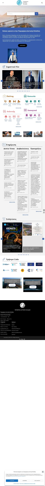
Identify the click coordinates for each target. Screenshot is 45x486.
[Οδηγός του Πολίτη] (19, 101)
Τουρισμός (31, 103)
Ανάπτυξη (11, 111)
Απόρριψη (25, 480)
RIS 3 (14, 118)
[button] (42, 471)
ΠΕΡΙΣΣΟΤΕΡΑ (12, 202)
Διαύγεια (13, 334)
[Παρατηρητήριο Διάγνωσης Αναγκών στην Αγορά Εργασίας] (18, 116)
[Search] (36, 13)
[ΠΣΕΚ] (35, 115)
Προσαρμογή (37, 480)
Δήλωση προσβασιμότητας (17, 332)
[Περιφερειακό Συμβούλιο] (27, 115)
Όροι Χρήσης (14, 326)
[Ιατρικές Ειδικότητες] (5, 101)
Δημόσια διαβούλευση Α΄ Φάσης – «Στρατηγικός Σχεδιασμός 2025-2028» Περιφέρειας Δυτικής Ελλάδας (22, 173)
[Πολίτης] (4, 96)
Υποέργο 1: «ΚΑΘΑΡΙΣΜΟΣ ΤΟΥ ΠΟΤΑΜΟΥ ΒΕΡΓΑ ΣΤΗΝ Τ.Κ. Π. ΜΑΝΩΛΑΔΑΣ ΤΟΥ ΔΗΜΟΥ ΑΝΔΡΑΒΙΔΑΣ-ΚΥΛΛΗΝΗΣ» (36, 202)
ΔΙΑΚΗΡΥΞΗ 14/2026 (35, 157)
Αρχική (13, 324)
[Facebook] (19, 339)
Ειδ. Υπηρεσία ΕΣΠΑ (6, 119)
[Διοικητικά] (25, 110)
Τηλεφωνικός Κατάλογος (5, 324)
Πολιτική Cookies (16, 483)
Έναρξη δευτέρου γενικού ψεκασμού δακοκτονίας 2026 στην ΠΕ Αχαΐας (8, 153)
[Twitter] (21, 339)
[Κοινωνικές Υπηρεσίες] (27, 101)
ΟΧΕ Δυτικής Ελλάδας (22, 165)
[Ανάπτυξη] (4, 111)
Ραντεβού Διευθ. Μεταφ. (10, 104)
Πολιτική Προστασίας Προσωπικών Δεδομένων (18, 476)
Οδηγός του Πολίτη (4, 326)
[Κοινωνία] (25, 96)
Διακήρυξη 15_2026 (34, 151)
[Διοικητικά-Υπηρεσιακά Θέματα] (39, 115)
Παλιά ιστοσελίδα (3, 334)
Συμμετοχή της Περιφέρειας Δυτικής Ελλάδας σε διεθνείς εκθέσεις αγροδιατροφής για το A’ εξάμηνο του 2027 (9, 162)
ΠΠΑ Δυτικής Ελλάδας (10, 119)
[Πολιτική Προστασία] (39, 101)
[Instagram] (24, 339)
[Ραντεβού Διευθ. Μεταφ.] (10, 101)
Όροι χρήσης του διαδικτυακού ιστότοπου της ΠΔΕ (27, 483)
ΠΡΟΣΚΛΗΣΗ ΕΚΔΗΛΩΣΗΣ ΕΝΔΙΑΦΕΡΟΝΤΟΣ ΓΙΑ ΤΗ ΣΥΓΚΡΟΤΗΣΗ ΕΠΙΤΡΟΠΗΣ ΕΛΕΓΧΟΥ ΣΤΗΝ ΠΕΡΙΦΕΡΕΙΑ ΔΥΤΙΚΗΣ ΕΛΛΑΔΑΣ (35, 166)
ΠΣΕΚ (35, 117)
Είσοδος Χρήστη (3, 332)
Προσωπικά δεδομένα (16, 328)
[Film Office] (35, 101)
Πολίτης (10, 96)
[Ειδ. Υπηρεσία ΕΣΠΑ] (6, 116)
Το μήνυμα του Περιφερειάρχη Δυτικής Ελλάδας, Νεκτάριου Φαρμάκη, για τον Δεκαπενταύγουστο (31, 84)
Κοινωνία (31, 96)
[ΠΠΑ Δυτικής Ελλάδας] (10, 116)
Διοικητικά (32, 110)
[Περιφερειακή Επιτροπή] (31, 115)
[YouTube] (23, 339)
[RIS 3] (14, 116)
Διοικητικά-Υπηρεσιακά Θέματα (39, 118)
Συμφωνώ (12, 480)
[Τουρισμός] (31, 101)
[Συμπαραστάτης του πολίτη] (14, 101)
